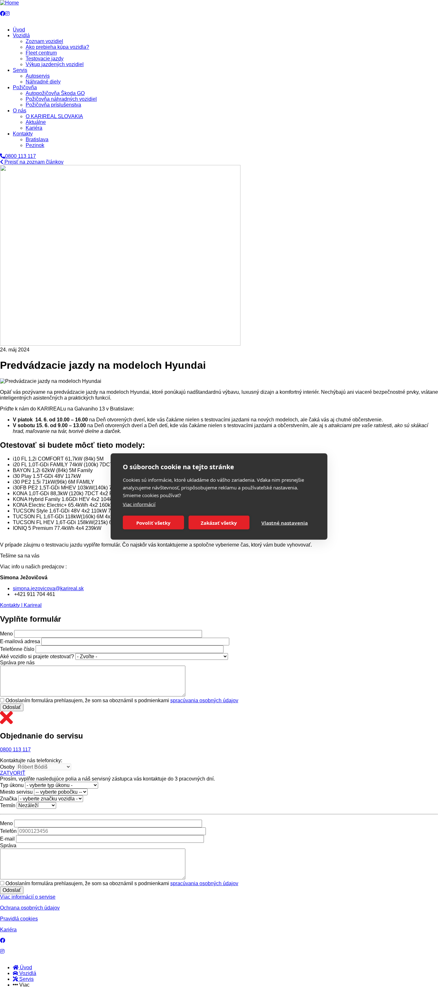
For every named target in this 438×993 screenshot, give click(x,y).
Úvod (19, 29)
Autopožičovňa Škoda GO (55, 93)
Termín (7, 805)
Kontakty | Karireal (21, 605)
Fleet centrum (41, 53)
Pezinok (35, 145)
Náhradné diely (43, 81)
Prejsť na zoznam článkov (33, 162)
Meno (6, 633)
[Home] (9, 2)
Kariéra (34, 128)
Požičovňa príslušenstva (53, 105)
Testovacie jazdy (44, 58)
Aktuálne (36, 122)
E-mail (7, 839)
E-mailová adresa (20, 641)
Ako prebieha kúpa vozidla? (57, 47)
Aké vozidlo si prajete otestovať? (37, 656)
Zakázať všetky (219, 522)
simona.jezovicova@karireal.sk (48, 588)
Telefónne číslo (17, 649)
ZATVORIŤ (12, 773)
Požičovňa (25, 87)
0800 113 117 (15, 749)
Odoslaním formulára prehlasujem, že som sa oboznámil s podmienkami (121, 700)
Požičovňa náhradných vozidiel (61, 99)
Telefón (8, 831)
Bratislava (37, 139)
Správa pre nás (17, 662)
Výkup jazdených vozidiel (55, 64)
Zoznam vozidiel (44, 41)
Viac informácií (139, 504)
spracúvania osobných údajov (204, 700)
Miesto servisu (16, 792)
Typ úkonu (12, 785)
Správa (8, 845)
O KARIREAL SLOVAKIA (54, 116)
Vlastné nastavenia (284, 522)
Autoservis (38, 76)
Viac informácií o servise (27, 897)
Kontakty (23, 133)
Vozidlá (21, 35)
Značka (8, 798)
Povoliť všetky (153, 522)
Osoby (7, 767)
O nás (19, 110)
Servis (20, 70)
